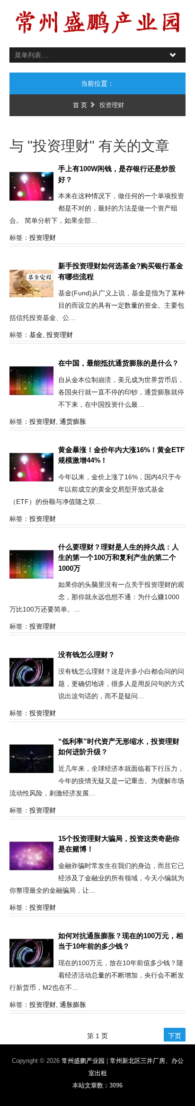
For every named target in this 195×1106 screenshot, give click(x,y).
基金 (36, 334)
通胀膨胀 (73, 1004)
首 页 (80, 105)
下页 (174, 1036)
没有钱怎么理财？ (86, 654)
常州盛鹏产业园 (84, 1060)
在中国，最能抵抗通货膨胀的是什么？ (118, 363)
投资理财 (42, 237)
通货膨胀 (73, 421)
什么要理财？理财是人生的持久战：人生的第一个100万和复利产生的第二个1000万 (118, 557)
